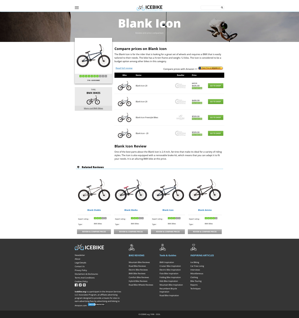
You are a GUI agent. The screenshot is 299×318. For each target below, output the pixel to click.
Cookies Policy (81, 281)
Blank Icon (168, 210)
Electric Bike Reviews (138, 269)
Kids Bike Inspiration (169, 281)
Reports (194, 284)
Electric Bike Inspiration (170, 269)
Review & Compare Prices (94, 231)
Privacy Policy (81, 270)
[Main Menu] (77, 7)
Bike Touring (195, 281)
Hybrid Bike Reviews (138, 281)
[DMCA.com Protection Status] (96, 305)
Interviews (195, 269)
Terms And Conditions (85, 277)
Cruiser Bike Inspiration (170, 266)
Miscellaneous (196, 273)
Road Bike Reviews (137, 266)
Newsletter (80, 255)
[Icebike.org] (149, 7)
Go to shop (215, 86)
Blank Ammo (205, 210)
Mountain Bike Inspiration (171, 284)
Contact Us (80, 266)
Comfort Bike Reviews (139, 277)
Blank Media (131, 210)
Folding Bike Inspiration (170, 277)
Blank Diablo (94, 210)
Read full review (124, 68)
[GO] (222, 7)
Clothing (194, 277)
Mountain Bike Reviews (139, 262)
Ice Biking (194, 262)
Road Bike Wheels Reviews (141, 284)
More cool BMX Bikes (93, 108)
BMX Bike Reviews (137, 273)
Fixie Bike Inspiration (169, 273)
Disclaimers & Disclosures (86, 274)
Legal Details (80, 262)
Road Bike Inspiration (169, 295)
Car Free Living (197, 266)
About (77, 259)
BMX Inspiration (167, 262)
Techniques (195, 288)
